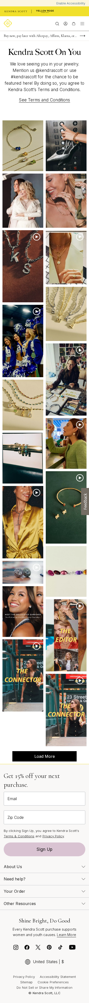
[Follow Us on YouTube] (72, 948)
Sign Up (44, 849)
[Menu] (82, 23)
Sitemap (26, 982)
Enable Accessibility (70, 3)
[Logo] (9, 23)
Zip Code (15, 817)
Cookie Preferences (53, 982)
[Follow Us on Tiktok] (60, 948)
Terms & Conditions (19, 836)
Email (12, 798)
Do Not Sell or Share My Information (44, 987)
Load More (34, 758)
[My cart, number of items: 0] (73, 23)
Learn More (66, 935)
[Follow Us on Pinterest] (49, 948)
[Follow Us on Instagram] (15, 948)
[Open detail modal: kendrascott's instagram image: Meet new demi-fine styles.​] (22, 405)
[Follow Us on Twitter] (38, 948)
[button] (85, 501)
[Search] (57, 23)
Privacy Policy (53, 836)
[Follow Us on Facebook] (26, 948)
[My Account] (65, 23)
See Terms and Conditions (44, 99)
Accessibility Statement (58, 977)
